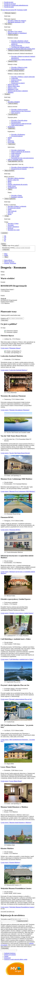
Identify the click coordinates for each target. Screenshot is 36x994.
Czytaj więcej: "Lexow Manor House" (11, 781)
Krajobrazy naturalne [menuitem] (17, 197)
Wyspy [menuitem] (10, 183)
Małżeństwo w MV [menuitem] (13, 89)
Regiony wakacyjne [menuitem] (13, 180)
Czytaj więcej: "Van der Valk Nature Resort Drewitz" (15, 453)
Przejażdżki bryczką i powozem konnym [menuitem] (22, 158)
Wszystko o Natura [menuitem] (16, 195)
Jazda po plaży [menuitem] (15, 156)
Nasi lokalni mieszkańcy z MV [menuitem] (16, 22)
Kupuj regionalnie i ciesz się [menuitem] (15, 161)
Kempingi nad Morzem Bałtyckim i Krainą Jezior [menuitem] (21, 48)
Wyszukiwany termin (8, 247)
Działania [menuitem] (7, 94)
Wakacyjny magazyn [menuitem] (10, 13)
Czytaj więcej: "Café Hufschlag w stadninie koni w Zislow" (17, 659)
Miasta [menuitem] (9, 181)
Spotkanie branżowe (9, 953)
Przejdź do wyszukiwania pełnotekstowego (16, 5)
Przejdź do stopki (9, 7)
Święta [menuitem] (9, 214)
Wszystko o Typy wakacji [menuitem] (15, 31)
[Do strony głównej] (14, 10)
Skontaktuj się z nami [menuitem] (13, 230)
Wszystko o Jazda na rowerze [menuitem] (19, 109)
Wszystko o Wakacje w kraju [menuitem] (19, 67)
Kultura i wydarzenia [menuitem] (10, 198)
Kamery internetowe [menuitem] (13, 226)
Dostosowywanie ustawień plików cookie (15, 959)
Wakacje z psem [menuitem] (12, 87)
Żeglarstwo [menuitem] (11, 141)
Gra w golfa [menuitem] (11, 142)
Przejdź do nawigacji (10, 3)
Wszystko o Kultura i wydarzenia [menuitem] (17, 206)
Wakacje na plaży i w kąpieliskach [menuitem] (17, 33)
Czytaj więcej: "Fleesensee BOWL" (11, 529)
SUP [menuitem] (9, 139)
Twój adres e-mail (6, 919)
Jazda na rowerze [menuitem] (12, 103)
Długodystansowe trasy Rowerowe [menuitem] (21, 111)
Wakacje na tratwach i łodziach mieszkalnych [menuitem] (19, 50)
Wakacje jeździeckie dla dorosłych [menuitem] (20, 151)
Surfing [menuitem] (10, 137)
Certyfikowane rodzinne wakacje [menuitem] (20, 47)
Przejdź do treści (8, 2)
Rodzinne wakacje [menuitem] (13, 34)
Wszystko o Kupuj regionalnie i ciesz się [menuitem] (22, 167)
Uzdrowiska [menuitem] (14, 78)
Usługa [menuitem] (6, 216)
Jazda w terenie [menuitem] (15, 155)
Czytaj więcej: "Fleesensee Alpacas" (11, 348)
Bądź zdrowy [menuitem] (15, 81)
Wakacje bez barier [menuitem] (13, 84)
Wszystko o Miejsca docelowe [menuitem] (16, 178)
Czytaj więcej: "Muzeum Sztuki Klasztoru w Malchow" (16, 822)
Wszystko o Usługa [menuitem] (13, 223)
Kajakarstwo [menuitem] (11, 128)
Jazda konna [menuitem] (11, 144)
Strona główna (8, 260)
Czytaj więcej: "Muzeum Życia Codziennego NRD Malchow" (18, 491)
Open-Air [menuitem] (10, 212)
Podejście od (4, 318)
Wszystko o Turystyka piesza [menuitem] (19, 120)
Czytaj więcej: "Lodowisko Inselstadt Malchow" (14, 370)
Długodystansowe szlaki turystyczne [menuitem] (21, 123)
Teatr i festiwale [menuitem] (12, 211)
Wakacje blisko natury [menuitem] (14, 86)
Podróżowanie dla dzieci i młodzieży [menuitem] (18, 91)
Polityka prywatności (10, 954)
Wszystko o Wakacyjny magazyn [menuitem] (17, 20)
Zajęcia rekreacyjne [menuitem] (16, 45)
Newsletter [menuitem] (11, 225)
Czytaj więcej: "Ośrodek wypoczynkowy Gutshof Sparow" (17, 613)
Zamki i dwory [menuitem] (12, 186)
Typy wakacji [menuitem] (8, 24)
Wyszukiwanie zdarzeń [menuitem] (14, 208)
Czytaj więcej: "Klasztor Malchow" (10, 862)
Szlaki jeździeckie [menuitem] (16, 153)
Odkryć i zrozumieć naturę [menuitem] (15, 159)
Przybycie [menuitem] (10, 228)
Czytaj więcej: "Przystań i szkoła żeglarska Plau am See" (16, 699)
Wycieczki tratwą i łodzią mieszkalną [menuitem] (21, 59)
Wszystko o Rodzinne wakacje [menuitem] (19, 41)
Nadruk (6, 956)
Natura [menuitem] (10, 189)
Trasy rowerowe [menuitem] (15, 112)
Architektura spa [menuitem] (12, 187)
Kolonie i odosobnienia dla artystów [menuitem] (18, 184)
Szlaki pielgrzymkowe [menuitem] (17, 125)
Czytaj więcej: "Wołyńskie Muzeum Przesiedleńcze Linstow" (18, 907)
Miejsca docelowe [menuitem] (9, 170)
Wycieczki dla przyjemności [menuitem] (19, 169)
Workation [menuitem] (10, 92)
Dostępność (7, 958)
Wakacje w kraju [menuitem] (12, 61)
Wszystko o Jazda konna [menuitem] (18, 150)
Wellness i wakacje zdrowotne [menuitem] (16, 70)
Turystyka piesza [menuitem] (12, 114)
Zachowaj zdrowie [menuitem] (16, 80)
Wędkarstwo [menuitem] (11, 126)
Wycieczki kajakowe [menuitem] (17, 136)
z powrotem (4, 233)
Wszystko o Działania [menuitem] (14, 101)
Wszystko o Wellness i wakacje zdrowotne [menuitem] (23, 76)
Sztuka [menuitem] (9, 209)
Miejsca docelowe (9, 261)
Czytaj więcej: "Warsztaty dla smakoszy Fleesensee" (15, 410)
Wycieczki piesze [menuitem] (16, 122)
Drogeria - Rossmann (10, 263)
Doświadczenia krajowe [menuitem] (17, 69)
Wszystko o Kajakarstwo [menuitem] (18, 134)
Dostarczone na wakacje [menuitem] (18, 83)
